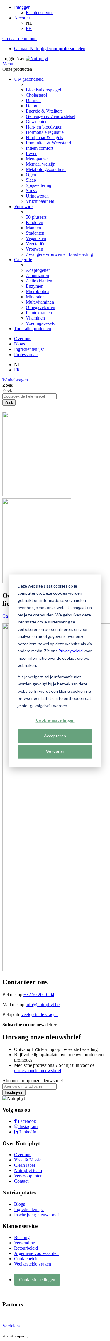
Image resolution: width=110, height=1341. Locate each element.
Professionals (26, 354)
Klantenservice (39, 12)
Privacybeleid (70, 650)
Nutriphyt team (28, 1170)
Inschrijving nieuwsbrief (36, 1214)
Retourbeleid (26, 1247)
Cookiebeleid (26, 1258)
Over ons (22, 338)
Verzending (24, 1242)
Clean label (24, 1165)
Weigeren (55, 751)
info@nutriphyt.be (43, 1004)
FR (29, 28)
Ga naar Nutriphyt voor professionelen (49, 48)
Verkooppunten (28, 1175)
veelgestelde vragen (39, 1014)
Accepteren (55, 735)
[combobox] (29, 396)
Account (22, 17)
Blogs (19, 343)
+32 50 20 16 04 (38, 994)
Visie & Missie (27, 1159)
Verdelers (11, 1325)
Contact (21, 1181)
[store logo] (37, 58)
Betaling (22, 1237)
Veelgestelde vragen (32, 1263)
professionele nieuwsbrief (37, 1070)
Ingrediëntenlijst (29, 349)
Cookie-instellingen (55, 720)
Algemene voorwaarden (36, 1253)
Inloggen (22, 7)
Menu (7, 63)
